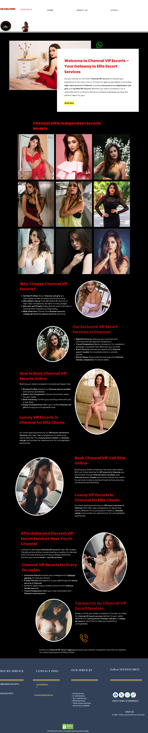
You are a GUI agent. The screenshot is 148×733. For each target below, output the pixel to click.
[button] (36, 157)
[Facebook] (115, 695)
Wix (87, 731)
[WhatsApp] (127, 695)
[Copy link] (133, 695)
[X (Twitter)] (121, 695)
